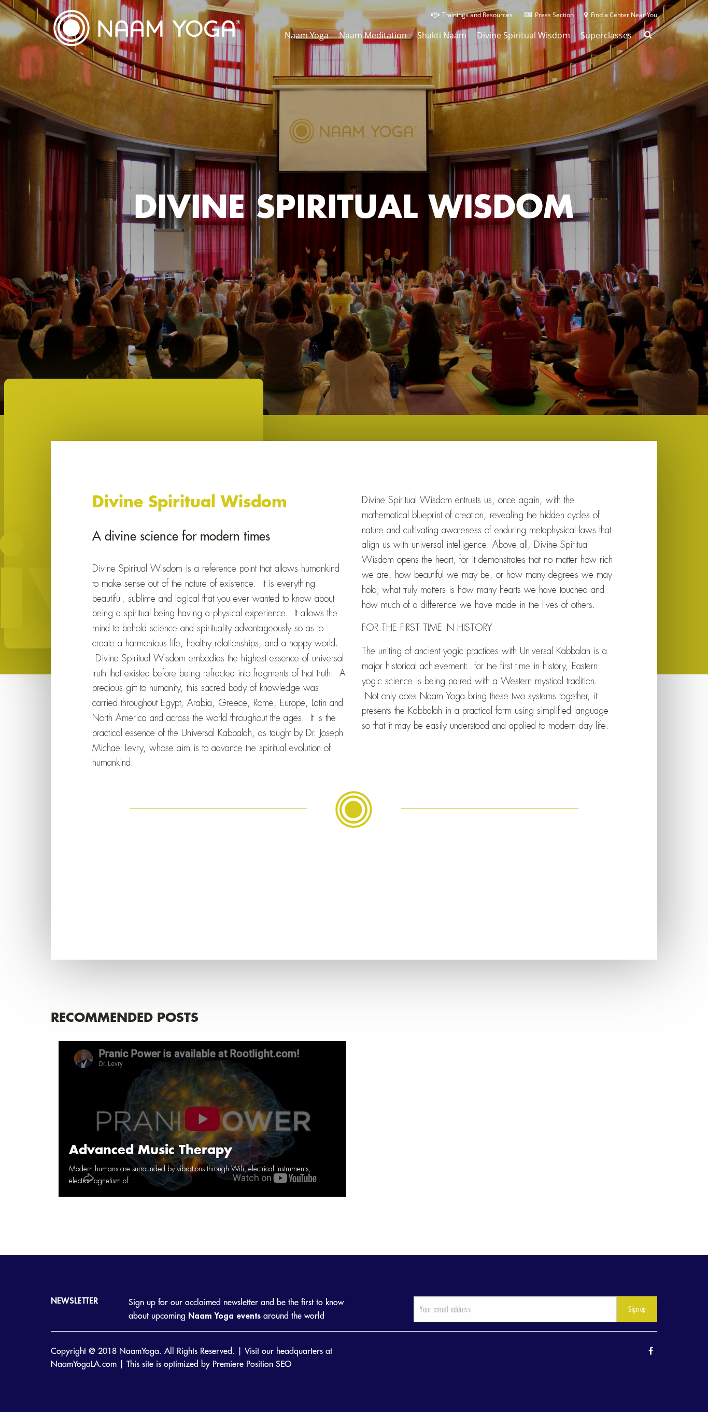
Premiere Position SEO (252, 1364)
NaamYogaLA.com (84, 1364)
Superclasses (606, 35)
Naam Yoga (307, 35)
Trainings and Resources (476, 14)
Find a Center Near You (622, 14)
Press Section (553, 14)
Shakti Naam (441, 35)
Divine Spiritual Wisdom (523, 35)
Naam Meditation (373, 35)
